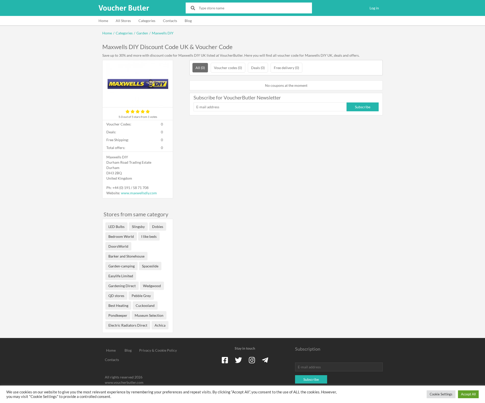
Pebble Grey (141, 295)
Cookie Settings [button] (441, 394)
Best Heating (118, 305)
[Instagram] (252, 360)
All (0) (200, 68)
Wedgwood (152, 286)
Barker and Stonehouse (126, 256)
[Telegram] (265, 360)
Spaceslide (150, 266)
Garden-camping (121, 266)
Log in (374, 8)
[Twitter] (238, 360)
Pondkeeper (117, 315)
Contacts (170, 20)
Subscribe (362, 107)
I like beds (149, 236)
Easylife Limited (120, 276)
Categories (146, 20)
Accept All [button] (468, 394)
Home (103, 20)
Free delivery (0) (286, 68)
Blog (188, 20)
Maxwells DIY (163, 33)
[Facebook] (225, 360)
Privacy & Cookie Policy (158, 350)
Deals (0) (258, 68)
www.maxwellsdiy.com (139, 193)
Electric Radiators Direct (127, 325)
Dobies (157, 226)
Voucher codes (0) (228, 68)
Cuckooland (145, 305)
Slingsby (138, 226)
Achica (160, 325)
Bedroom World (121, 236)
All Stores (123, 20)
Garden (142, 33)
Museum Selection (149, 315)
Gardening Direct (122, 286)
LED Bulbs (116, 226)
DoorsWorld (118, 246)
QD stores (116, 295)
